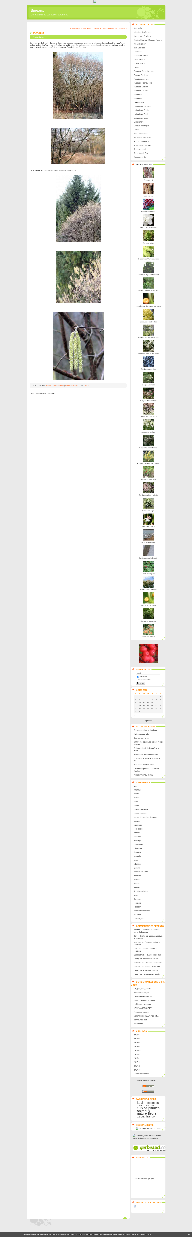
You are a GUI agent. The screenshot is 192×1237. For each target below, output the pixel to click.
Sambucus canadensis (148, 589)
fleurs (152, 1113)
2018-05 (137, 1043)
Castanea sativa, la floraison (145, 730)
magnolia (137, 856)
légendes (153, 1102)
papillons (137, 876)
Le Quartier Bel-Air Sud (143, 996)
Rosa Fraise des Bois (142, 145)
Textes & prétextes (141, 1012)
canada (141, 1116)
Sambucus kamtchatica (148, 322)
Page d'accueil (100, 28)
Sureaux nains (148, 243)
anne (136, 955)
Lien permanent (58, 385)
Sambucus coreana (148, 212)
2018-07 (137, 1035)
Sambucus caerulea (148, 369)
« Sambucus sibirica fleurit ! (81, 28)
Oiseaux (137, 130)
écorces (137, 821)
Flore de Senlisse (141, 75)
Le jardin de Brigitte (142, 110)
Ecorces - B (148, 180)
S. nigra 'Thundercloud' (148, 400)
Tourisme (137, 903)
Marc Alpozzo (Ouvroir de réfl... (146, 1016)
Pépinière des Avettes (142, 137)
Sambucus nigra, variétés (148, 495)
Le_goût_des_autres (142, 989)
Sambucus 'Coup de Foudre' (148, 337)
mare (136, 860)
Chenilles (137, 52)
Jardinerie (138, 98)
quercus (137, 887)
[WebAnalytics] (96, 3)
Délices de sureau (141, 56)
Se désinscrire (145, 680)
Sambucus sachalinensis (148, 558)
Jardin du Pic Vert (141, 91)
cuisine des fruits (140, 813)
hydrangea (138, 841)
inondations (138, 844)
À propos (148, 721)
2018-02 (137, 1054)
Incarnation (138, 1024)
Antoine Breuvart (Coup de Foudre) (148, 40)
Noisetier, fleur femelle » (117, 28)
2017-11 (137, 1066)
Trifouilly (137, 907)
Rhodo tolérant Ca (141, 141)
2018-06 (137, 1039)
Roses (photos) (140, 149)
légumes (137, 852)
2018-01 (137, 1058)
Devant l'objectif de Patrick (144, 1000)
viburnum (137, 915)
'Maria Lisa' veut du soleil (144, 765)
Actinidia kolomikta (150, 959)
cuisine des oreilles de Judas (145, 817)
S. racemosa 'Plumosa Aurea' (148, 259)
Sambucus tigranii (148, 574)
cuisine (142, 1108)
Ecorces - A (148, 196)
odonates (137, 864)
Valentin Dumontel (141, 930)
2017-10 (137, 1070)
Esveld (136, 67)
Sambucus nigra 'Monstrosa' (148, 290)
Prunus (137, 883)
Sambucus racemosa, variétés (148, 463)
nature (142, 1113)
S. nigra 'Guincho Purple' (148, 448)
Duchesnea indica (141, 738)
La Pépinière (139, 102)
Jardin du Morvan (141, 87)
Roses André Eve (141, 153)
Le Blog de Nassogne (142, 1004)
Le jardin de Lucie (141, 118)
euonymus (138, 825)
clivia (136, 802)
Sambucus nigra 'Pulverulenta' (148, 353)
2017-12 (137, 1062)
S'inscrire (143, 676)
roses (136, 895)
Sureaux (37, 10)
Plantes (137, 880)
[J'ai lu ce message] (189, 1234)
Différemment (139, 63)
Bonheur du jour (140, 1020)
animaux (143, 1111)
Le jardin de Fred (141, 114)
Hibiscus (137, 837)
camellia (137, 798)
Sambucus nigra (148, 511)
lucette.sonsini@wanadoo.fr (148, 1080)
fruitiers (137, 833)
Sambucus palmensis (148, 621)
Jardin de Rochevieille (143, 83)
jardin (141, 1103)
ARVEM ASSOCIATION (143, 1008)
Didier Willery (139, 59)
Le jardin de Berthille (142, 106)
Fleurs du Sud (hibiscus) (143, 71)
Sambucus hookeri (148, 432)
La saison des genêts (153, 963)
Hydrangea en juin (141, 734)
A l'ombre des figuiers (142, 32)
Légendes (138, 848)
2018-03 (137, 1050)
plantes (154, 1108)
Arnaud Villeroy (140, 44)
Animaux (137, 790)
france (150, 1116)
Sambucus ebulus (148, 526)
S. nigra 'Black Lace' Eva (148, 416)
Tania (136, 949)
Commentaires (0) (71, 385)
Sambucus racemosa (148, 479)
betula (136, 794)
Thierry (136, 959)
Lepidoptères (139, 122)
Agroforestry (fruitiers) (142, 36)
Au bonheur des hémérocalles (146, 754)
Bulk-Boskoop (139, 48)
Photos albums (144, 165)
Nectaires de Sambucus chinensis (148, 306)
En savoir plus (145, 1234)
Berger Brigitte (139, 936)
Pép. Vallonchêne (141, 134)
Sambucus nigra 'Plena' (148, 227)
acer (135, 786)
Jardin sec (138, 95)
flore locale (138, 829)
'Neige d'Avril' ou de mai (143, 775)
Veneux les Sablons (142, 911)
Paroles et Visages (141, 992)
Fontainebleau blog (142, 79)
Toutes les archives (141, 1074)
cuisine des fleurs (141, 809)
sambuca (137, 942)
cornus (136, 805)
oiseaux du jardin (141, 872)
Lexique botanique (141, 126)
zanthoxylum (139, 919)
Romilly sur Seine (141, 891)
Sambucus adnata (148, 637)
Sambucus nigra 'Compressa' (148, 275)
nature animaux (145, 1105)
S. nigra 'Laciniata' (148, 385)
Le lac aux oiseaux (148, 542)
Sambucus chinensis (148, 605)
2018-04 (137, 1046)
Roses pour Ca (140, 157)
